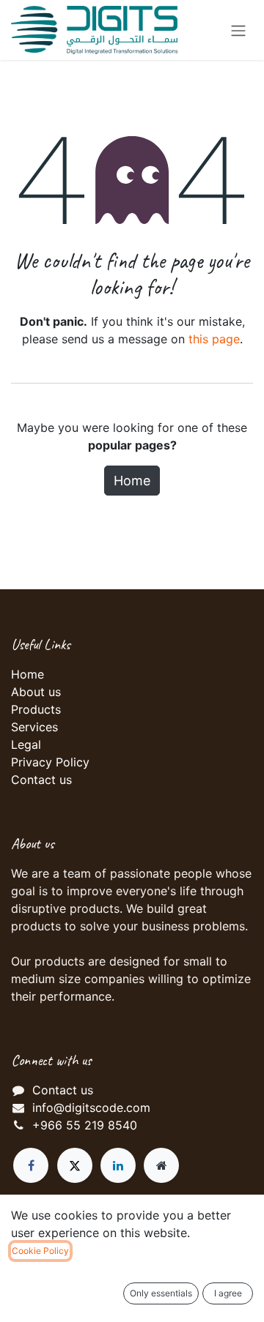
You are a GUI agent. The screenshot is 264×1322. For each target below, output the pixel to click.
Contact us (41, 779)
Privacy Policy (50, 762)
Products (36, 709)
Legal (26, 744)
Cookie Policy (40, 1250)
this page (214, 339)
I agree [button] (228, 1293)
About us (36, 691)
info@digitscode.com (91, 1107)
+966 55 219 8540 (84, 1125)
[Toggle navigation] (238, 30)
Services (34, 727)
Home (132, 480)
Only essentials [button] (161, 1293)
